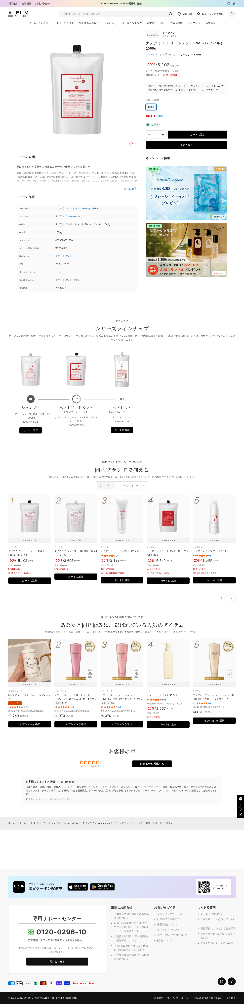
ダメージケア (171, 54)
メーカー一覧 (26, 823)
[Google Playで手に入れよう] (102, 887)
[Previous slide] (222, 598)
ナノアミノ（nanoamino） (69, 216)
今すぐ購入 (186, 145)
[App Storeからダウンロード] (78, 887)
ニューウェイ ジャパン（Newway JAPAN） (78, 208)
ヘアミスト (122, 409)
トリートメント (63, 256)
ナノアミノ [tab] (106, 485)
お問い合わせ (42, 3)
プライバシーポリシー (179, 998)
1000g (151, 107)
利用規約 (13, 3)
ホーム (11, 823)
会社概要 (27, 3)
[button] (240, 806)
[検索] (171, 14)
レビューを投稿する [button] (152, 763)
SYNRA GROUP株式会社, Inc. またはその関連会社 (49, 998)
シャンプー (30, 407)
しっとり (185, 54)
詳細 (139, 3)
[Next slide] (232, 598)
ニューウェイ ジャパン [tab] (131, 485)
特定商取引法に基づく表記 (208, 998)
